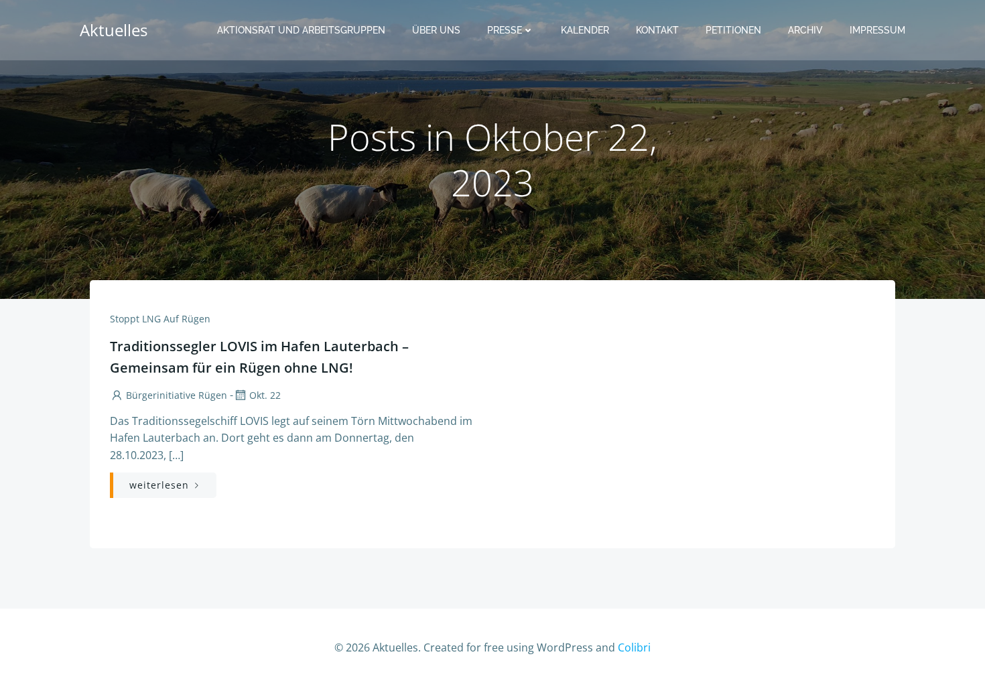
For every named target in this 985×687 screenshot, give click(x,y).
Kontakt (657, 30)
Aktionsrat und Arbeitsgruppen (301, 30)
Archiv (805, 30)
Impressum (877, 30)
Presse (504, 30)
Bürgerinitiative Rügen (176, 395)
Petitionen (733, 30)
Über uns (436, 30)
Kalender (585, 30)
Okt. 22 (265, 395)
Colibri (634, 647)
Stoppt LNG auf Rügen (160, 318)
